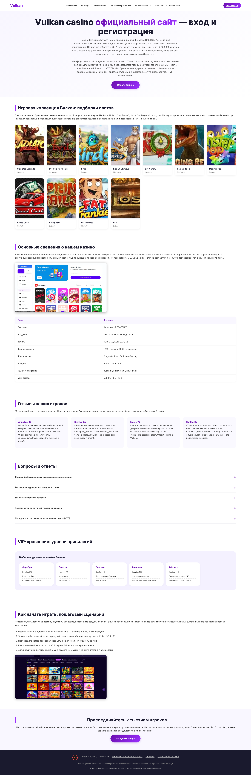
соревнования (141, 5)
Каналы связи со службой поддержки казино (38, 508)
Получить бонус (125, 738)
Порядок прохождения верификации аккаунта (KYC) (42, 518)
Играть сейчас (125, 85)
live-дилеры (158, 5)
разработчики (100, 5)
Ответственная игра (168, 756)
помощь (85, 5)
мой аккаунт (232, 5)
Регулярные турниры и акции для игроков (37, 487)
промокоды (71, 5)
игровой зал (174, 5)
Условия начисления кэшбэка (30, 497)
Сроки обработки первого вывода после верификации (43, 477)
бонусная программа (121, 5)
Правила (150, 756)
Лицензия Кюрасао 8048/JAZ (127, 756)
